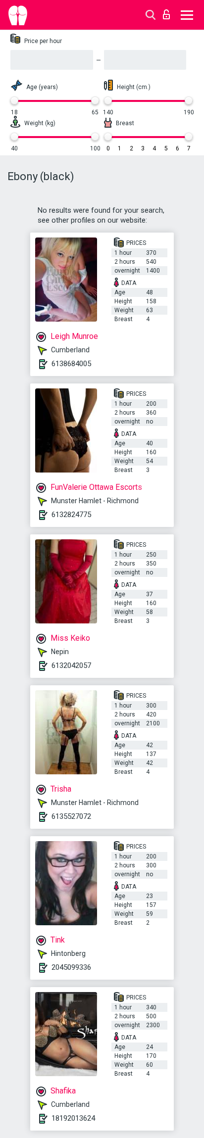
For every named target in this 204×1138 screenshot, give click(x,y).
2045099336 (71, 967)
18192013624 (73, 1118)
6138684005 (71, 363)
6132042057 (71, 665)
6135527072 (71, 816)
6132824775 (71, 514)
